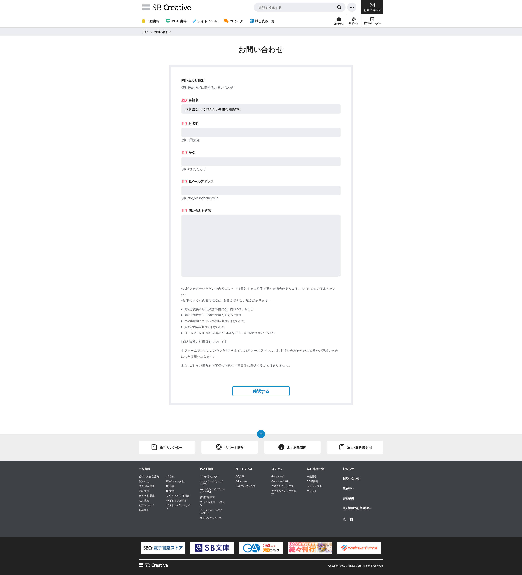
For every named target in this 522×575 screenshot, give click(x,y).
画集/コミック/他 (175, 481)
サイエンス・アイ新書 (177, 495)
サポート (354, 23)
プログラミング (208, 476)
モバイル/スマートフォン (212, 503)
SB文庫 (170, 490)
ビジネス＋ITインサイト (178, 507)
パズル (170, 476)
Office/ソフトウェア (211, 518)
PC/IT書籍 (179, 21)
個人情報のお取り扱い (357, 508)
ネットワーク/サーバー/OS (211, 483)
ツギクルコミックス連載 (283, 492)
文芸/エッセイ (146, 505)
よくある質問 (296, 447)
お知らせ (339, 23)
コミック (236, 21)
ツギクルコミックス (282, 486)
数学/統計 (144, 510)
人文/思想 (144, 500)
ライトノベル (207, 21)
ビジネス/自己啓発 (149, 476)
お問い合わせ (351, 478)
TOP (145, 32)
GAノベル (241, 481)
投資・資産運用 (147, 486)
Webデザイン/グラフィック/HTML (212, 491)
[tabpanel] (163, 548)
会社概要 (348, 498)
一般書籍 (152, 21)
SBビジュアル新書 (176, 500)
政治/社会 (144, 481)
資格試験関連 (207, 497)
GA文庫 (240, 476)
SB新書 (170, 486)
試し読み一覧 (265, 21)
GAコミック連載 (280, 481)
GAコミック (278, 476)
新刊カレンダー (372, 23)
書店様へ (348, 488)
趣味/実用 (144, 490)
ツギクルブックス (245, 486)
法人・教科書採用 (359, 447)
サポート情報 (234, 447)
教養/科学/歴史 (147, 495)
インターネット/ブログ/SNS (211, 511)
